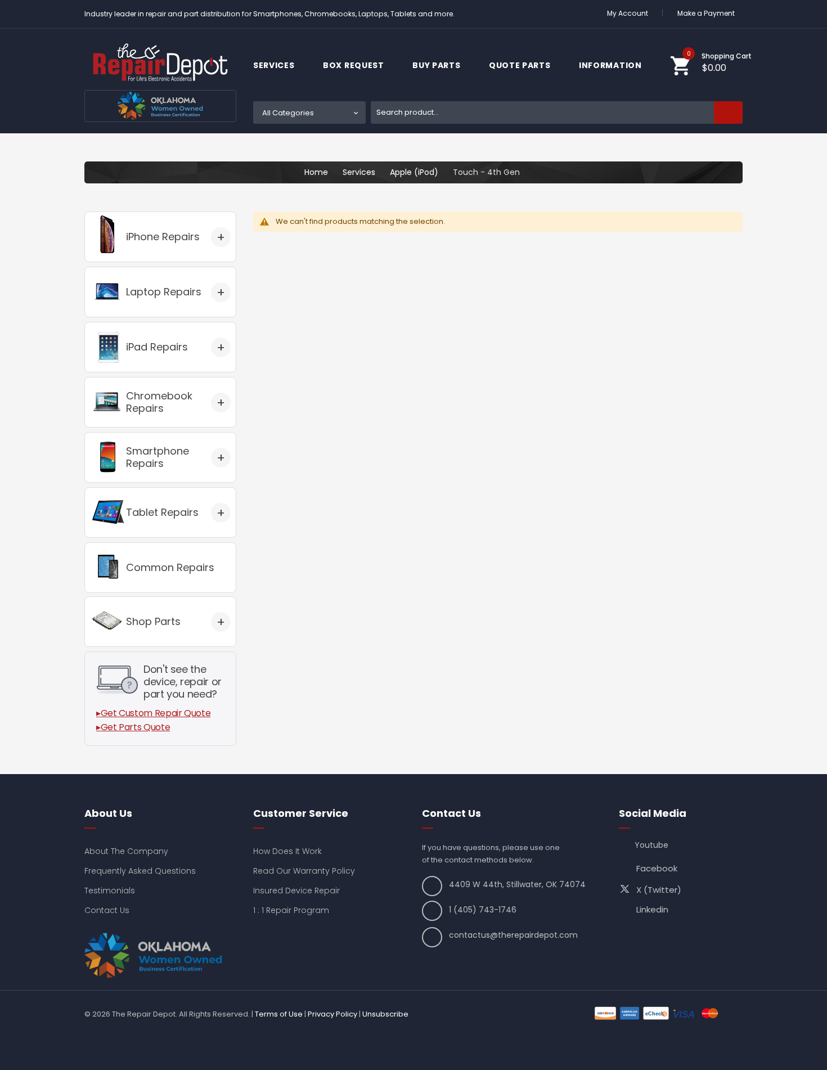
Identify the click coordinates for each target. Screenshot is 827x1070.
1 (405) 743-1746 (482, 909)
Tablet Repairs (162, 512)
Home (316, 172)
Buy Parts (437, 65)
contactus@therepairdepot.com (513, 935)
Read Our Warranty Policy (304, 870)
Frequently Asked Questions (140, 870)
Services (274, 65)
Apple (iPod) (414, 172)
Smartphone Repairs (157, 457)
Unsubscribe (385, 1014)
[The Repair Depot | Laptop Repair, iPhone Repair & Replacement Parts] (160, 62)
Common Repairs (170, 567)
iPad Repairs (157, 347)
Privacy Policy (332, 1014)
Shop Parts (153, 621)
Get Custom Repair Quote (156, 713)
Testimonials (109, 890)
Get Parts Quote (135, 727)
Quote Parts (520, 65)
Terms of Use (279, 1014)
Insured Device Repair (296, 890)
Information (611, 65)
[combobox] (557, 112)
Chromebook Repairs (159, 402)
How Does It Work (287, 851)
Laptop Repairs (163, 292)
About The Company (126, 851)
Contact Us (106, 910)
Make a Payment (706, 13)
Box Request (354, 65)
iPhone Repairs (163, 237)
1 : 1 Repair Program (291, 910)
